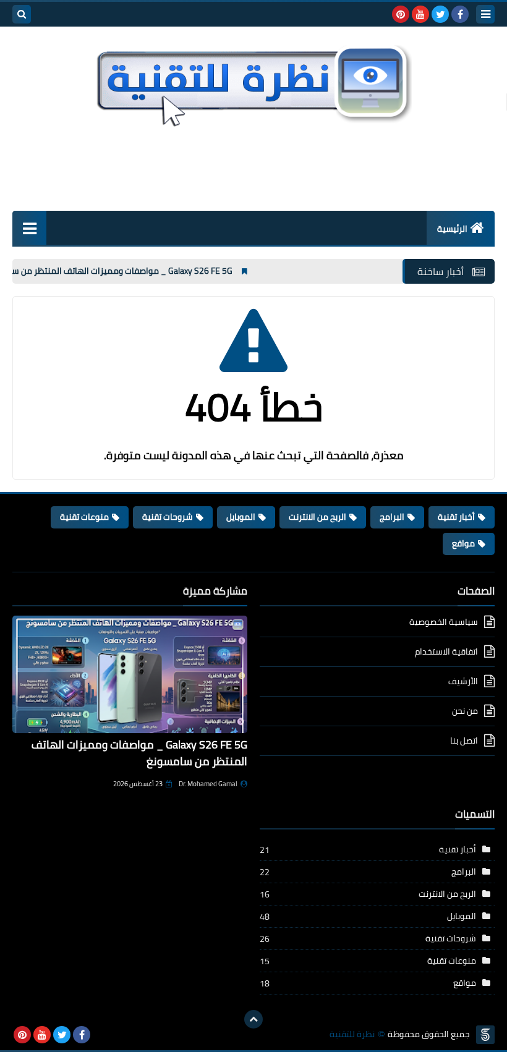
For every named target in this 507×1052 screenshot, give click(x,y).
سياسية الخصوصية (443, 623)
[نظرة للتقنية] (253, 83)
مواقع (463, 543)
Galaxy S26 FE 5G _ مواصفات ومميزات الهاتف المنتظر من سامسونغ (126, 271)
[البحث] (21, 14)
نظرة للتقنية (352, 1034)
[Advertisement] (253, 167)
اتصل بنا (464, 740)
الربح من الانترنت (317, 517)
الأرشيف (463, 681)
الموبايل (240, 517)
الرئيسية (452, 229)
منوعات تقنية (84, 517)
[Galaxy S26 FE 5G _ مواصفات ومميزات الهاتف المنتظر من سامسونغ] (129, 674)
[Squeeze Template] (485, 1034)
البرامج (392, 517)
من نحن (465, 711)
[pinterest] (400, 14)
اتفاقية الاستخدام (446, 651)
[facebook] (460, 14)
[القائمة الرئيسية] (29, 228)
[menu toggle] (485, 14)
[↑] (253, 1019)
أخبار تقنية (456, 517)
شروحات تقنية (167, 517)
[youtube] (420, 14)
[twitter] (440, 14)
